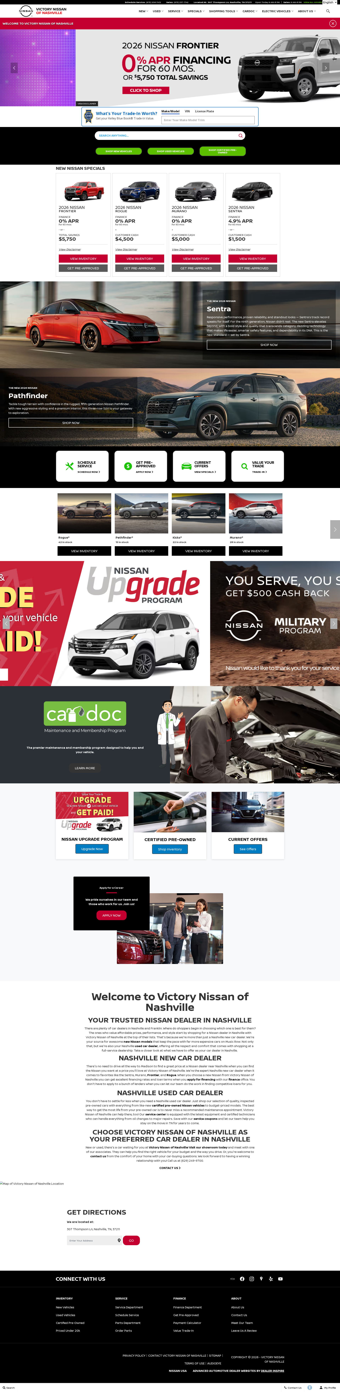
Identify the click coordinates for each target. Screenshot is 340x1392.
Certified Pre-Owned (70, 1323)
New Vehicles (65, 1307)
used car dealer (146, 1046)
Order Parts (123, 1331)
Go (131, 1240)
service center (155, 1114)
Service (174, 11)
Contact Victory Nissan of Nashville (177, 1356)
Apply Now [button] (112, 915)
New (142, 11)
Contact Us (239, 1315)
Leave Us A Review (244, 1331)
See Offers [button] (248, 849)
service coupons (205, 1119)
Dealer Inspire (272, 1371)
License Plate (204, 111)
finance (234, 1079)
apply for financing (201, 1079)
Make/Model (171, 111)
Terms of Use (194, 1363)
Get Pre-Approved (83, 268)
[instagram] (252, 1279)
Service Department (129, 1307)
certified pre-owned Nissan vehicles (178, 1105)
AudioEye (214, 1363)
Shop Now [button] (269, 345)
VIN (187, 111)
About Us (305, 11)
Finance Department (187, 1307)
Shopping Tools (222, 11)
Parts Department (128, 1323)
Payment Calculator (187, 1323)
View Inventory (83, 258)
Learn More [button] (85, 768)
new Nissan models (138, 1042)
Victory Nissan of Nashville (168, 1147)
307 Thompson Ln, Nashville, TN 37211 (230, 2)
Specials (195, 11)
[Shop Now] (170, 67)
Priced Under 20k (68, 1331)
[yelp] (271, 1279)
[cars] (232, 1279)
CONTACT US (169, 1168)
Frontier (153, 1075)
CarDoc (249, 11)
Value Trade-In (183, 1331)
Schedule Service (127, 1315)
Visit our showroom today (208, 1147)
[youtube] (280, 1279)
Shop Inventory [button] (170, 849)
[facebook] (242, 1279)
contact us (98, 1156)
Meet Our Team (242, 1323)
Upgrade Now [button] (92, 849)
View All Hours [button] (313, 2)
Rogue (171, 1075)
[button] (328, 11)
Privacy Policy (134, 1356)
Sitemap (215, 1356)
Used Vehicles (65, 1315)
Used (157, 11)
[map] (261, 1279)
